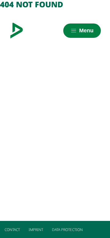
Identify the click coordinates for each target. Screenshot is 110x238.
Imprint (36, 229)
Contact (12, 229)
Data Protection (67, 229)
